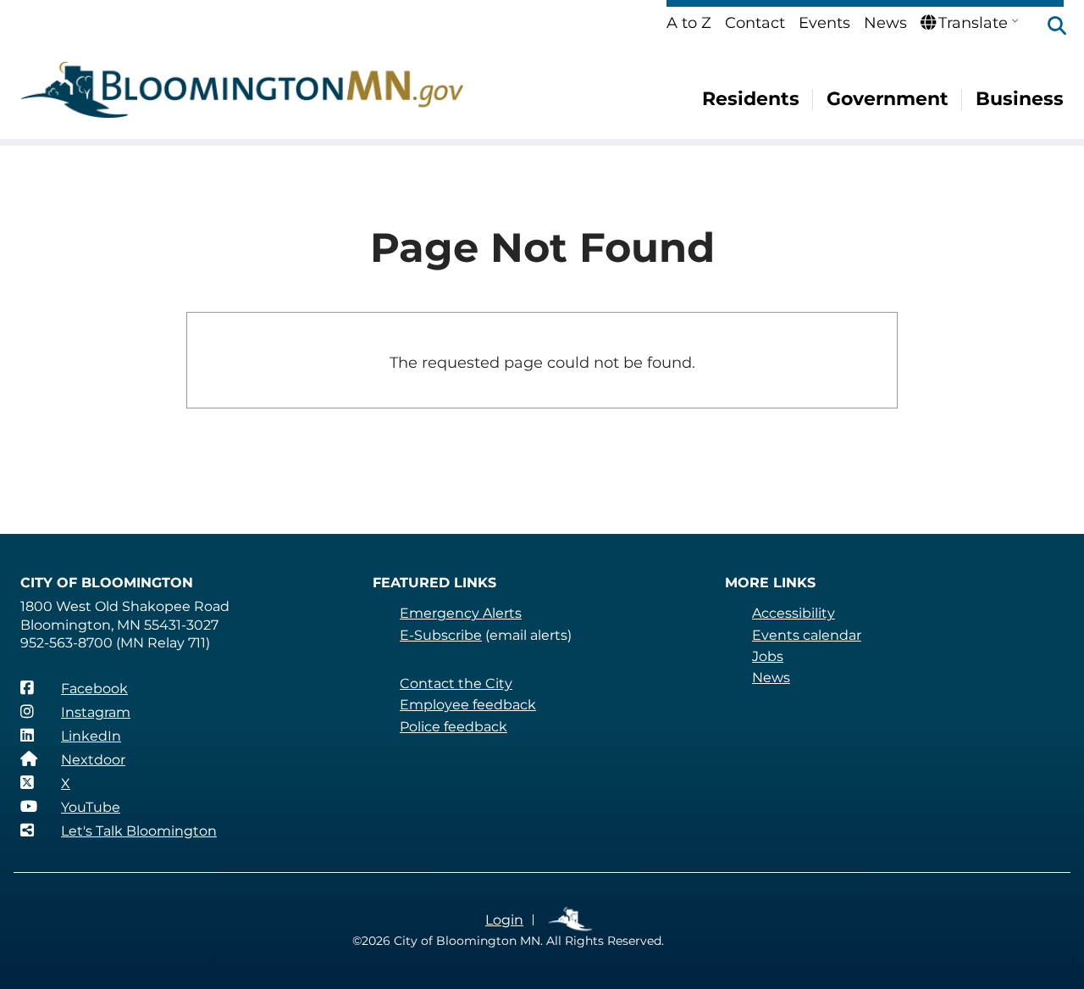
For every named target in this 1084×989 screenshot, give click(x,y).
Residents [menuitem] (750, 98)
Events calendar (806, 635)
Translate (973, 23)
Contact (755, 23)
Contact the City (456, 683)
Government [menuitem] (887, 98)
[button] (1048, 27)
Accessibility (793, 613)
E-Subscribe (441, 635)
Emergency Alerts (461, 613)
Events (824, 23)
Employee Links (571, 920)
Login (504, 920)
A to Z (688, 23)
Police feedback (453, 727)
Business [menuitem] (1020, 98)
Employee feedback (468, 705)
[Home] (242, 90)
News (885, 23)
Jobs (767, 656)
